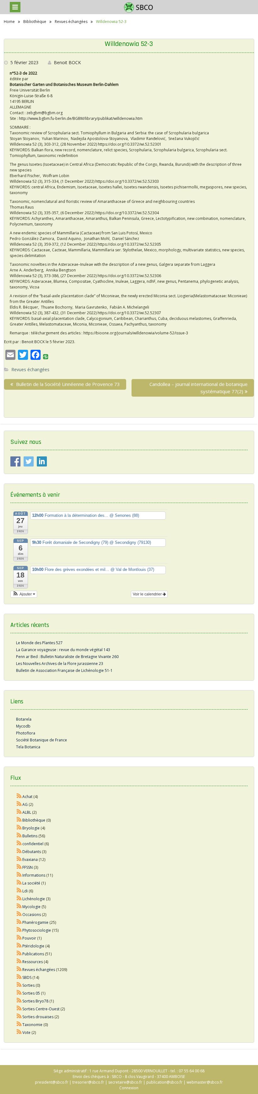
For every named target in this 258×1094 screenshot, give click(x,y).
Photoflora (25, 733)
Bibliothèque (33, 820)
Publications (33, 954)
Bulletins (29, 836)
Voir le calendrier (148, 594)
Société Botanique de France (41, 740)
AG (25, 804)
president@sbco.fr (51, 1082)
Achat (27, 796)
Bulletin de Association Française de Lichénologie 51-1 (64, 670)
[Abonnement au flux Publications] (19, 954)
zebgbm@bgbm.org (44, 112)
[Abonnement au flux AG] (19, 804)
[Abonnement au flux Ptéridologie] (19, 946)
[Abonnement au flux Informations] (19, 875)
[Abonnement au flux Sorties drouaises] (19, 1016)
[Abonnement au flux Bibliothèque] (19, 820)
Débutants (31, 851)
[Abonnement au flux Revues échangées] (19, 969)
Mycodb (23, 726)
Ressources (32, 961)
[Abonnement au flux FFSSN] (19, 867)
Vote (26, 1032)
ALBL (26, 812)
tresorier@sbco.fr (88, 1082)
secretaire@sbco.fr (125, 1082)
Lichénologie (33, 898)
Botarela (23, 719)
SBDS (26, 977)
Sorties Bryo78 (35, 1001)
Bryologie (31, 828)
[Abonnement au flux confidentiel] (19, 843)
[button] (24, 594)
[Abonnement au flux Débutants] (19, 851)
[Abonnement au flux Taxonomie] (19, 1024)
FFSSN (27, 867)
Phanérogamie (35, 922)
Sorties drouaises (37, 1016)
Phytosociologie (36, 930)
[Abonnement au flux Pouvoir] (19, 938)
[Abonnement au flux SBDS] (19, 977)
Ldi (25, 891)
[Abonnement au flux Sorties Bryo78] (19, 1001)
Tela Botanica (28, 747)
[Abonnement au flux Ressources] (19, 961)
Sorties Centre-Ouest (40, 1009)
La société (31, 883)
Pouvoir (29, 938)
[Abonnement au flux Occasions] (19, 914)
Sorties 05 (31, 993)
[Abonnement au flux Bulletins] (19, 836)
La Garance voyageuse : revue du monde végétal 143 (63, 649)
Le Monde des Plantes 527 (39, 642)
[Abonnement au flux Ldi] (19, 891)
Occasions (31, 914)
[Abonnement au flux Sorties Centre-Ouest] (19, 1009)
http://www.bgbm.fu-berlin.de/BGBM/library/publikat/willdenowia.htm (81, 118)
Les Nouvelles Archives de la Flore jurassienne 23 (59, 663)
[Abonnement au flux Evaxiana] (19, 859)
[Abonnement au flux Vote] (19, 1032)
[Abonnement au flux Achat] (19, 796)
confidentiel (32, 843)
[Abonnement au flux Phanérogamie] (19, 922)
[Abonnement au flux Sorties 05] (19, 993)
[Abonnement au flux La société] (19, 883)
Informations (33, 875)
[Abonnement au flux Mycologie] (19, 906)
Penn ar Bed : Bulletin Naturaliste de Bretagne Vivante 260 (67, 656)
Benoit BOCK (67, 62)
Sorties (28, 985)
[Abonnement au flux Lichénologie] (19, 898)
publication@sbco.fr (164, 1082)
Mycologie (31, 906)
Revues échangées (30, 369)
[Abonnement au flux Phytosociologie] (19, 930)
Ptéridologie (33, 946)
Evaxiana (30, 859)
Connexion (128, 1088)
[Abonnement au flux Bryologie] (19, 828)
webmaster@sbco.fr (205, 1082)
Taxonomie (32, 1024)
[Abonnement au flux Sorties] (19, 985)
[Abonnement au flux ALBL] (19, 812)
